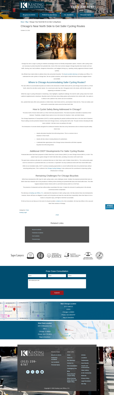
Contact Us (70, 363)
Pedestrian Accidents (49, 15)
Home (78, 3)
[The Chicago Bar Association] (99, 255)
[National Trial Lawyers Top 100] (40, 255)
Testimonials (84, 360)
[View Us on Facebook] (28, 372)
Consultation (109, 207)
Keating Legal (23, 212)
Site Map (83, 383)
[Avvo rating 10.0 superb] (30, 255)
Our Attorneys (71, 360)
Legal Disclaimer (86, 381)
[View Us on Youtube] (42, 372)
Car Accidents (69, 15)
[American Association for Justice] (54, 255)
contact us (58, 201)
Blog (87, 3)
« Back (57, 215)
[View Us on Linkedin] (37, 372)
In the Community (86, 373)
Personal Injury (86, 15)
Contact (92, 3)
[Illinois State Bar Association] (88, 255)
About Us (69, 357)
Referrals (83, 375)
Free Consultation (72, 365)
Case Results (85, 363)
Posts (27, 210)
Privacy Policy (85, 378)
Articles (83, 355)
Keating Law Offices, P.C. (36, 193)
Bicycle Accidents (29, 15)
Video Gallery (85, 370)
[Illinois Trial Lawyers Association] (72, 255)
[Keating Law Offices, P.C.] (31, 5)
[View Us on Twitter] (32, 372)
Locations (84, 357)
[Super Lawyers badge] (17, 255)
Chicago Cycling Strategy (54, 168)
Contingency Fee (72, 368)
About (83, 3)
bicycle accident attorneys (71, 74)
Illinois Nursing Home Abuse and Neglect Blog (72, 380)
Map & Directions (68, 317)
